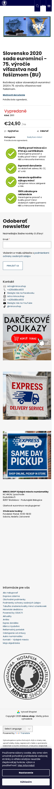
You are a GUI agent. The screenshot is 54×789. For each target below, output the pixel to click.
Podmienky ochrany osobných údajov (22, 602)
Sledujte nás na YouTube (19, 303)
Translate (25, 733)
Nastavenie (26, 772)
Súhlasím (26, 782)
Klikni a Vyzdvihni (11, 626)
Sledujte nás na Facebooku (20, 293)
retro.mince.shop (15, 296)
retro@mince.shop (16, 286)
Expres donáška (10, 623)
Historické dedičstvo (13, 609)
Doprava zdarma (11, 596)
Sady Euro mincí (34, 137)
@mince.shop (14, 306)
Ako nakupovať (10, 592)
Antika (6, 619)
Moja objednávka (11, 643)
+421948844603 (15, 289)
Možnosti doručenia (14, 95)
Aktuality (7, 616)
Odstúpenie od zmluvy (14, 633)
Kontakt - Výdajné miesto (16, 639)
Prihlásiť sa (13, 265)
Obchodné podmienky (14, 599)
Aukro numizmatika (12, 636)
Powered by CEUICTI (13, 612)
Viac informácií (26, 765)
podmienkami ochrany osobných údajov (26, 254)
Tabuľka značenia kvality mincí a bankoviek (25, 606)
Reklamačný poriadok (13, 629)
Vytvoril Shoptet (29, 712)
